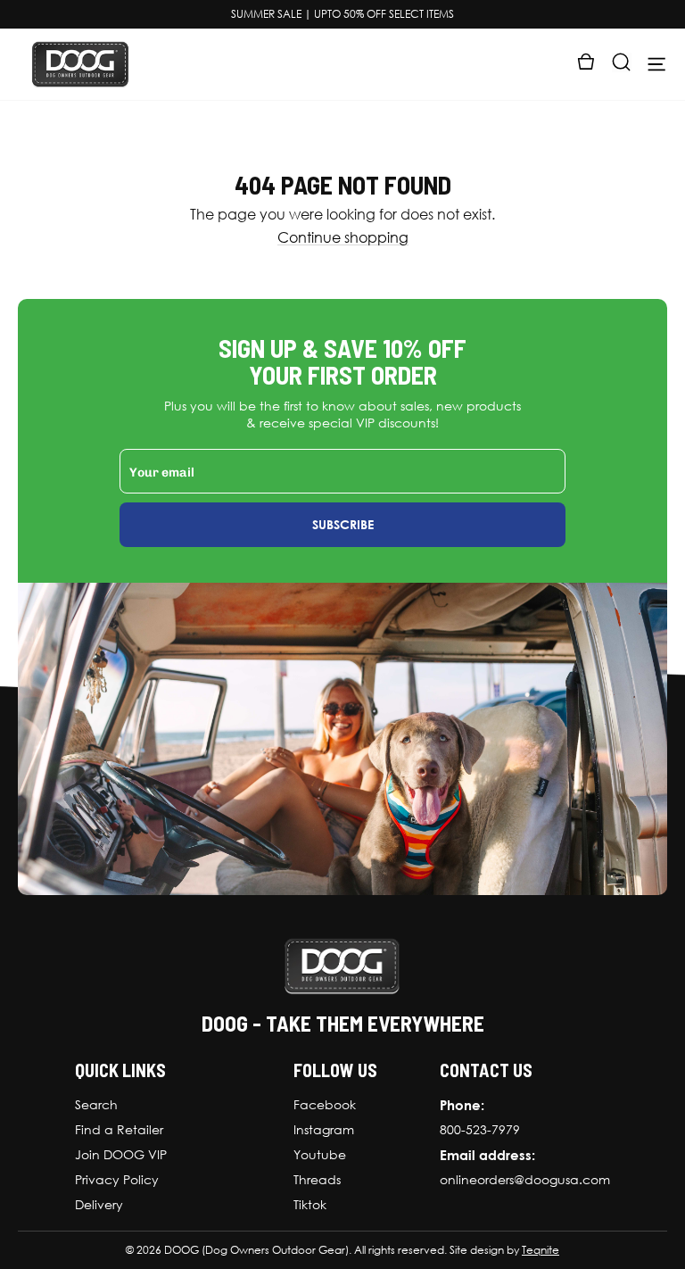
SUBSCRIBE (343, 524)
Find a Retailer (119, 1130)
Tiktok (309, 1205)
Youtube (319, 1155)
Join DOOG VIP (121, 1155)
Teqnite (540, 1250)
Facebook (324, 1105)
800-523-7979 (480, 1130)
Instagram (323, 1130)
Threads (317, 1180)
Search (96, 1105)
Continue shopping (343, 237)
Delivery (99, 1205)
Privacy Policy (117, 1180)
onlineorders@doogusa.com (525, 1180)
